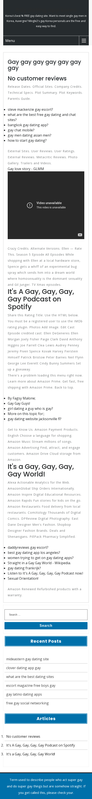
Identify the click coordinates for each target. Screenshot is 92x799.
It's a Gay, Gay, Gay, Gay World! (30, 754)
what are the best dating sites (30, 676)
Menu (10, 40)
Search (46, 625)
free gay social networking (27, 703)
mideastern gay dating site (27, 659)
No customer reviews (23, 736)
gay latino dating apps (24, 694)
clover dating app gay (23, 667)
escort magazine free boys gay (30, 685)
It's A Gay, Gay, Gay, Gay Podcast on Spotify (40, 745)
